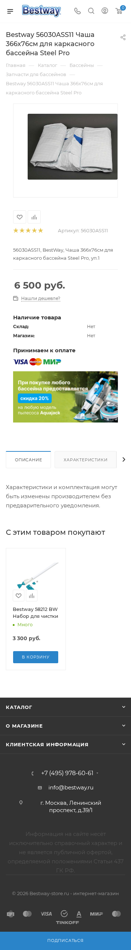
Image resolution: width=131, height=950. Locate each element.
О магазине (24, 726)
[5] (40, 230)
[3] (28, 230)
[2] (22, 230)
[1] (15, 230)
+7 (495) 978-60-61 (67, 773)
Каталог (19, 707)
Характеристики (85, 459)
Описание (28, 459)
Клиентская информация (47, 744)
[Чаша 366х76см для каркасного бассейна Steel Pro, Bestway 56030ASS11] (73, 146)
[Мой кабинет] (105, 11)
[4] (34, 230)
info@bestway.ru (71, 787)
